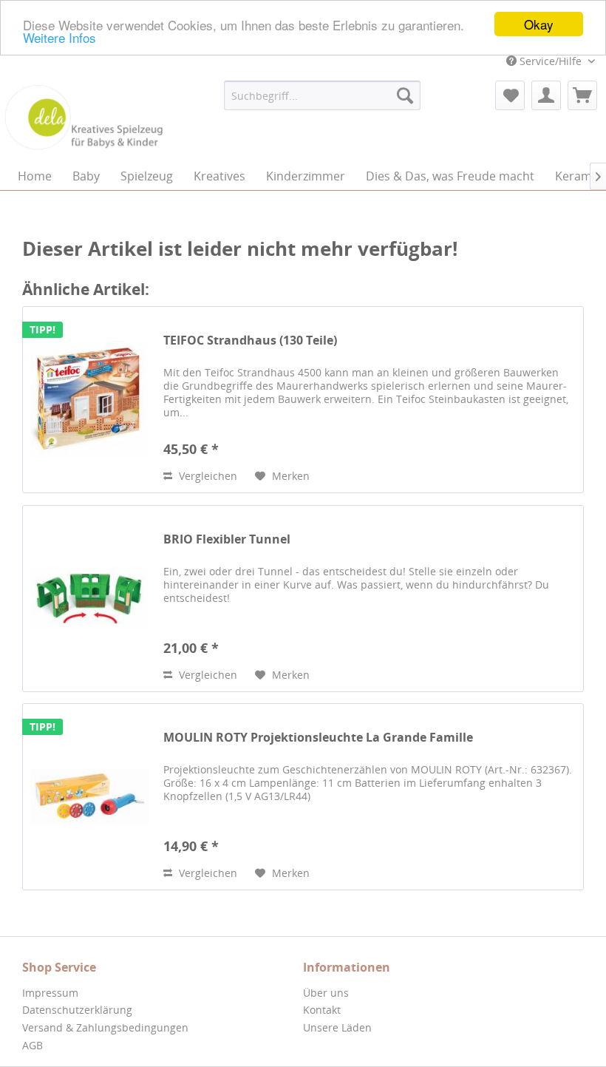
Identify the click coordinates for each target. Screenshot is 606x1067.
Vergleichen (206, 476)
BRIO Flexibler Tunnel (226, 539)
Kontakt (322, 1010)
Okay (539, 24)
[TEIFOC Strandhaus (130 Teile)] (89, 399)
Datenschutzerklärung (77, 1010)
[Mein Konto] (546, 95)
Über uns (326, 993)
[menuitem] (322, 95)
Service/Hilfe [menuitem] (551, 61)
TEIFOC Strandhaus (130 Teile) (250, 340)
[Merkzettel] (510, 95)
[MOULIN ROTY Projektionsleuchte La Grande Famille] (89, 796)
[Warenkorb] (582, 95)
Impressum (50, 993)
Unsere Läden (337, 1027)
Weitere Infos (59, 37)
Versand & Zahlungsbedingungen (105, 1027)
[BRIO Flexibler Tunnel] (89, 598)
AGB (32, 1045)
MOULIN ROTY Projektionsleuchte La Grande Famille (318, 737)
